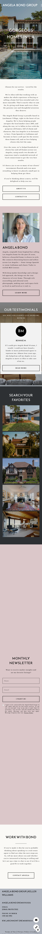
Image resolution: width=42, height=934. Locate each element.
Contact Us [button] (21, 197)
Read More (21, 368)
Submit (21, 699)
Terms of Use (10, 932)
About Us (21, 189)
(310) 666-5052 (7, 916)
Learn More (21, 293)
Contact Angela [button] (21, 875)
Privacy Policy (28, 713)
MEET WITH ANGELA (21, 51)
